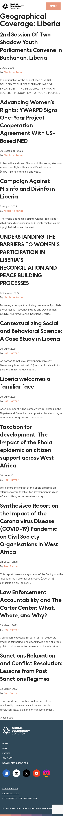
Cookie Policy (10, 788)
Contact (7, 758)
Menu (53, 6)
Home (5, 743)
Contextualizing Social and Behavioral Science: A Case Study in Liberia (31, 331)
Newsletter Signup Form (15, 763)
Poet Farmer (11, 353)
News (5, 748)
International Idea (27, 798)
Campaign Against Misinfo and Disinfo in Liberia (27, 189)
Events (6, 753)
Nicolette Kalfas (13, 72)
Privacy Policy (10, 793)
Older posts (6, 717)
